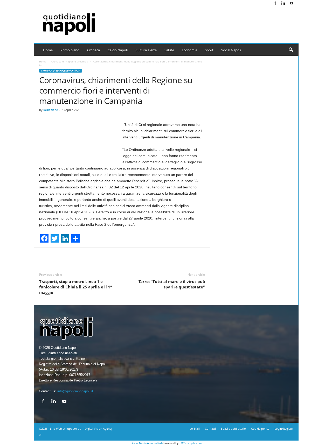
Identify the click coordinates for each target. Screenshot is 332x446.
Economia (189, 50)
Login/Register (284, 428)
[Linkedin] (283, 3)
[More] (232, 255)
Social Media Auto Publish (147, 443)
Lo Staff (195, 428)
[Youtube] (291, 3)
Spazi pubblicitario (233, 428)
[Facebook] (275, 3)
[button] (290, 50)
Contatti (210, 428)
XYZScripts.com (191, 443)
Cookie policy (260, 428)
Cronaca (93, 50)
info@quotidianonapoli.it (75, 391)
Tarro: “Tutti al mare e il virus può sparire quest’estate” (172, 284)
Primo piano (69, 50)
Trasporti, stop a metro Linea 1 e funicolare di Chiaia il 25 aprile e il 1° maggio (75, 287)
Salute (169, 50)
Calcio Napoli (118, 50)
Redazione (50, 110)
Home (48, 50)
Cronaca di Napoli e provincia (69, 61)
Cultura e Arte (146, 50)
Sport (209, 50)
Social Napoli (231, 50)
